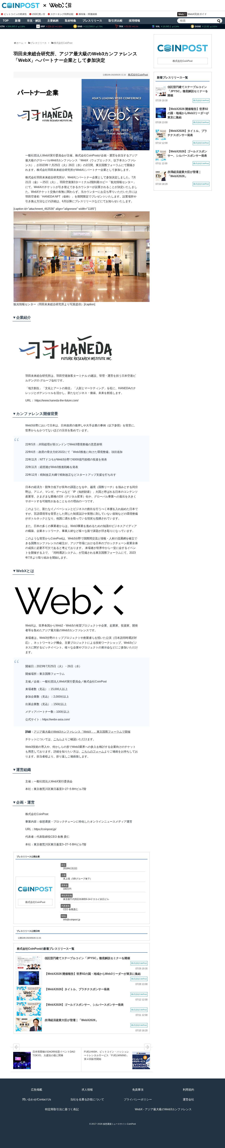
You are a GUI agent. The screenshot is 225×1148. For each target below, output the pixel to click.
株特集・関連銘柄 (88, 14)
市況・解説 (34, 20)
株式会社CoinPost (63, 43)
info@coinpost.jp (71, 919)
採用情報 (134, 20)
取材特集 (70, 20)
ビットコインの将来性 (15, 14)
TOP (6, 20)
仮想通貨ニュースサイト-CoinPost (119, 1124)
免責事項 (137, 1089)
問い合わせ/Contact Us (36, 1099)
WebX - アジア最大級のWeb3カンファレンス (163, 1109)
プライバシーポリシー (138, 1099)
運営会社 (188, 1099)
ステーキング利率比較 (62, 14)
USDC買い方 (38, 14)
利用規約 (188, 1089)
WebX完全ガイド (197, 14)
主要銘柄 (53, 20)
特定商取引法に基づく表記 (62, 1109)
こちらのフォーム (93, 751)
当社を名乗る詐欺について (87, 1099)
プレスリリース (92, 20)
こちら (57, 739)
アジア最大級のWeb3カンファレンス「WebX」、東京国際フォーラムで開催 (82, 731)
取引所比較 (115, 20)
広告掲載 (36, 1089)
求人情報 (87, 1089)
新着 (18, 20)
